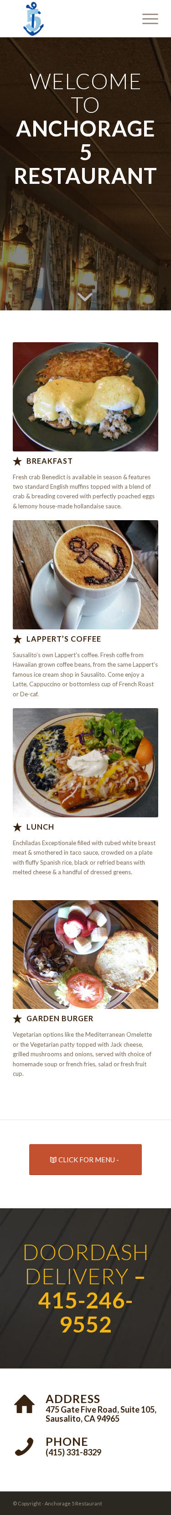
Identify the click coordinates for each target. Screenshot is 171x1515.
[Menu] (145, 18)
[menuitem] (145, 18)
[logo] (71, 18)
